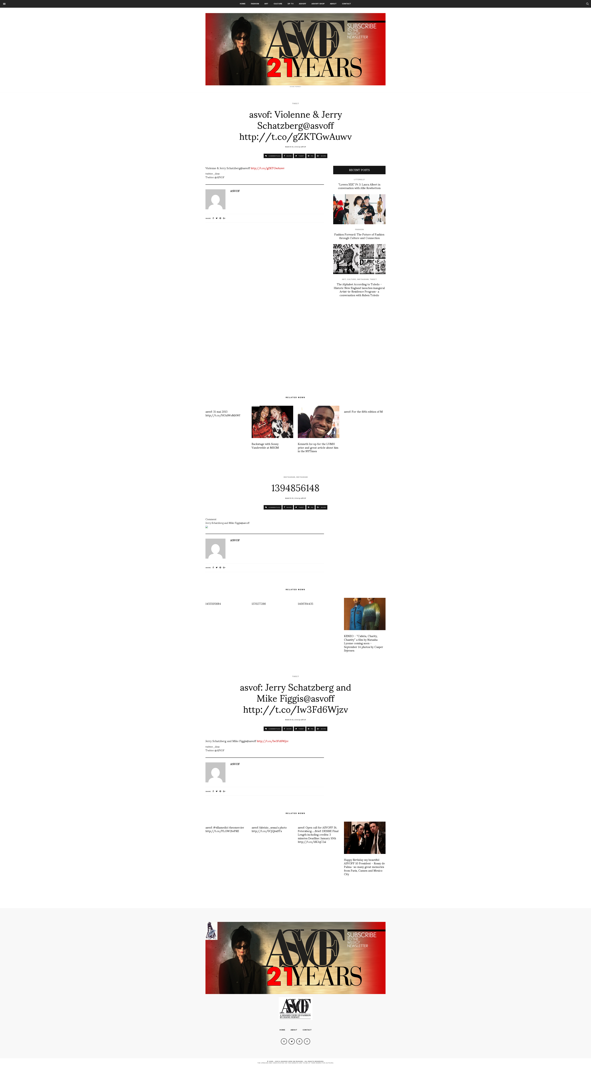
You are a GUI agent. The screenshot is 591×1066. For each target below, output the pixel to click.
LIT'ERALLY (359, 179)
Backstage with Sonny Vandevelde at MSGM (265, 445)
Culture (278, 4)
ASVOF (303, 146)
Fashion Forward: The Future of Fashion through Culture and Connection (359, 236)
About (333, 4)
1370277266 (259, 603)
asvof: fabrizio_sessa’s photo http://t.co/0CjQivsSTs (269, 829)
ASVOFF (302, 4)
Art (266, 4)
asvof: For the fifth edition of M (363, 411)
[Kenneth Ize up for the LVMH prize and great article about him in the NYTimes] (318, 422)
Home (242, 4)
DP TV (290, 4)
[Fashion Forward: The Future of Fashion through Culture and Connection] (359, 209)
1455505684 (213, 603)
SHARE (288, 156)
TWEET (301, 156)
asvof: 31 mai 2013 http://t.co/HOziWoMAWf (222, 413)
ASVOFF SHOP (318, 4)
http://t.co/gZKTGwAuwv (267, 168)
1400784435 (305, 603)
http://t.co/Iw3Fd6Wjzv (272, 741)
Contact (346, 4)
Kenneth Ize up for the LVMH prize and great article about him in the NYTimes (318, 447)
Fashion (255, 4)
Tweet (295, 103)
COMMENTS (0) (274, 156)
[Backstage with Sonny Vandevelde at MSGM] (272, 422)
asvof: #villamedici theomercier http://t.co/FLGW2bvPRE (224, 829)
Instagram (363, 279)
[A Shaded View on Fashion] (295, 49)
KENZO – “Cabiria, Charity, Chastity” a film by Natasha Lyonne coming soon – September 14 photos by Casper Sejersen (363, 643)
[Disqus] (264, 265)
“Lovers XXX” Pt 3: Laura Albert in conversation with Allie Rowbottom (359, 186)
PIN (311, 156)
